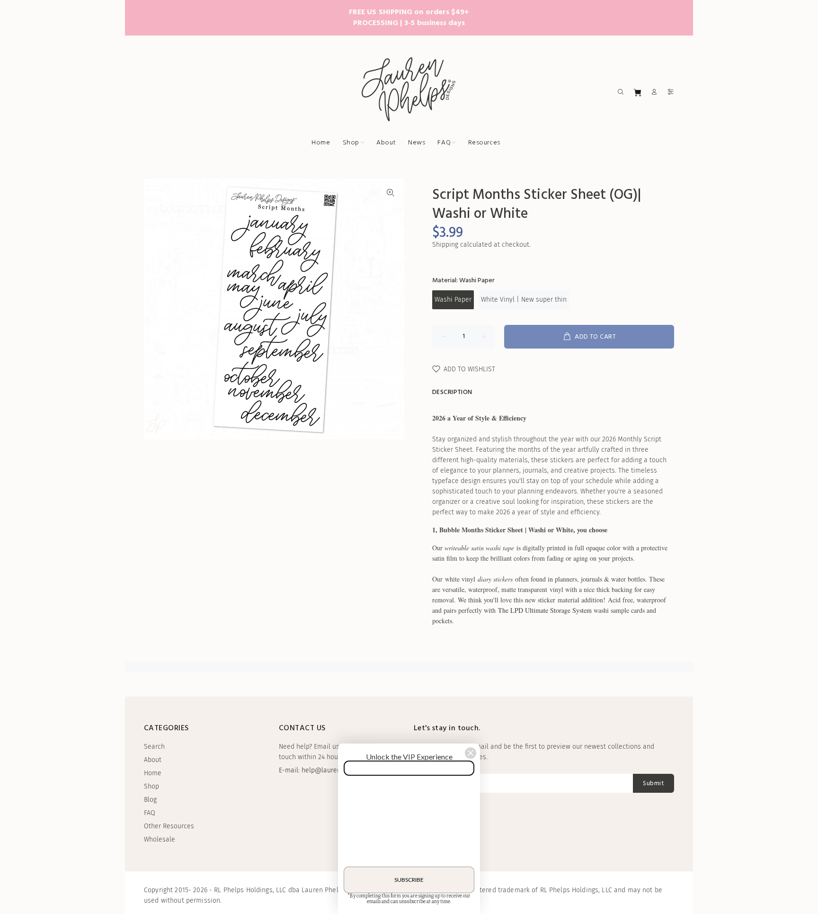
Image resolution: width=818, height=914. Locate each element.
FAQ (149, 813)
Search (154, 747)
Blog (150, 800)
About (152, 760)
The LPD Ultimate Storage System (545, 610)
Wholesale (159, 839)
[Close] (470, 753)
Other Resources (169, 826)
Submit (653, 783)
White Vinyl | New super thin (524, 300)
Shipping (445, 245)
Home (152, 773)
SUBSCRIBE (409, 879)
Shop (151, 786)
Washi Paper (453, 300)
